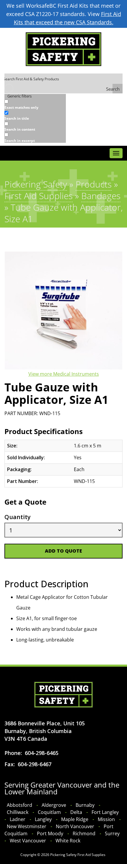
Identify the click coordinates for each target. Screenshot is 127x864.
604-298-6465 (41, 752)
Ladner (17, 819)
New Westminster (26, 826)
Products (94, 184)
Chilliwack (17, 812)
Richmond (84, 833)
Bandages (101, 196)
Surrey (112, 833)
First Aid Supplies (38, 196)
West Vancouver (28, 840)
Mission (106, 819)
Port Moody (50, 833)
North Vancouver (75, 826)
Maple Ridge (74, 819)
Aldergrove (54, 805)
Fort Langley (105, 812)
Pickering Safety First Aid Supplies (77, 854)
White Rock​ (68, 840)
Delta (76, 812)
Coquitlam (49, 812)
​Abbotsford (19, 805)
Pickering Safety (35, 184)
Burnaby (85, 805)
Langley (43, 819)
